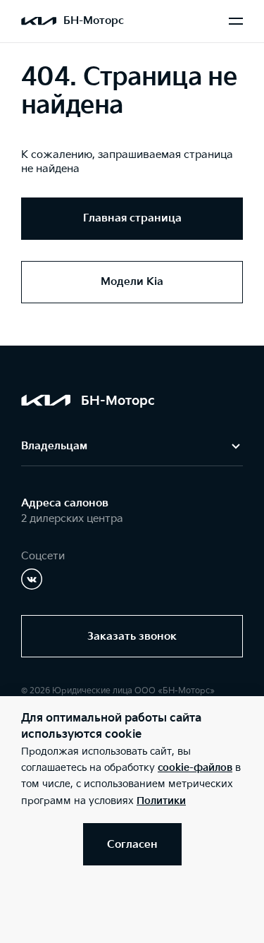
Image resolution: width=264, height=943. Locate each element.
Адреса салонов (64, 503)
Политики (161, 801)
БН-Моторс (93, 21)
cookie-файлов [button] (195, 768)
